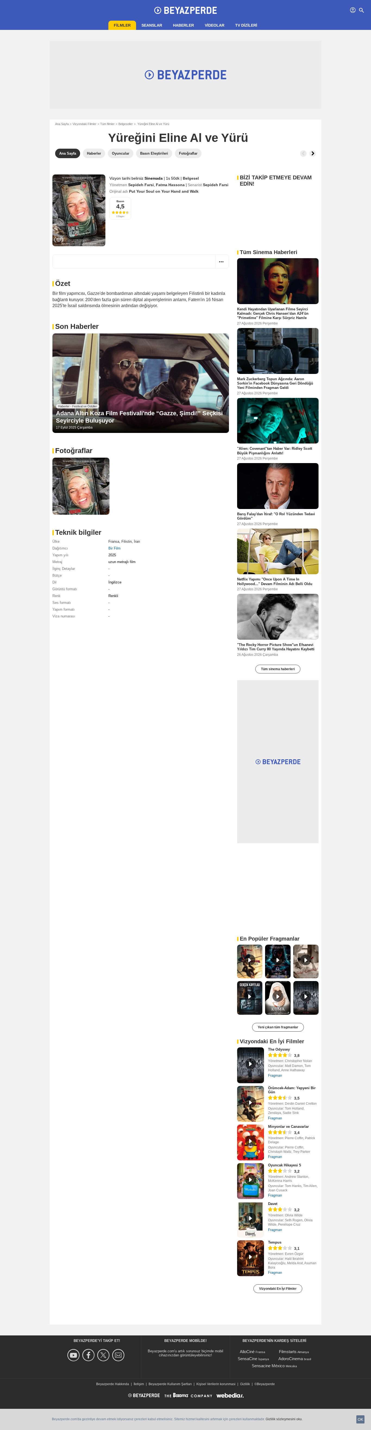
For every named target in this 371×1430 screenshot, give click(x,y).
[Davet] (250, 1220)
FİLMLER (122, 25)
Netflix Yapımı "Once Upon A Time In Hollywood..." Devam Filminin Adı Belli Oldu (274, 581)
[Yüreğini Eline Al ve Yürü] (78, 210)
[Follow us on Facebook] (89, 1355)
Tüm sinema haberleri (278, 669)
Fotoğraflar (73, 451)
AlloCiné (247, 1351)
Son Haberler (77, 326)
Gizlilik (245, 1384)
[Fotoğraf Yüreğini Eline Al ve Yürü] (80, 486)
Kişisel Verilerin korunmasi (215, 1384)
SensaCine (247, 1358)
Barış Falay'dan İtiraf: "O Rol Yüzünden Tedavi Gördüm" (276, 516)
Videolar (214, 25)
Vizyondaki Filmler (84, 124)
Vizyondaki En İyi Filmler (278, 1289)
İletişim (139, 1384)
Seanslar (152, 25)
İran (137, 541)
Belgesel (191, 178)
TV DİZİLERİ (246, 25)
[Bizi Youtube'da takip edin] (74, 1355)
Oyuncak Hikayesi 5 (284, 1165)
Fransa (113, 541)
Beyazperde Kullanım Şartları (170, 1384)
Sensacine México (268, 1365)
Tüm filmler (107, 124)
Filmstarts (288, 1351)
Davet (272, 1204)
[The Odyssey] (250, 1065)
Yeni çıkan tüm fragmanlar (278, 1027)
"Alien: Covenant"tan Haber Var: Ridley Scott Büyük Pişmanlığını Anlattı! (274, 451)
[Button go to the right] (312, 153)
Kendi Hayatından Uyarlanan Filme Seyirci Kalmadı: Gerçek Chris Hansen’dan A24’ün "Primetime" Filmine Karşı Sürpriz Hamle (273, 313)
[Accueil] (185, 10)
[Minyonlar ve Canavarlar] (250, 1142)
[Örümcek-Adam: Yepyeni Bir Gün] (250, 1104)
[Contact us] (119, 1355)
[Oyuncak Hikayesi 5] (250, 1181)
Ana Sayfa (62, 124)
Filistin (126, 541)
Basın (120, 201)
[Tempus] (250, 1258)
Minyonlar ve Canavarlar (288, 1127)
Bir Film (114, 548)
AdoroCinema (290, 1358)
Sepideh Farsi (141, 185)
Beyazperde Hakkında (112, 1384)
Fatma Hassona (170, 185)
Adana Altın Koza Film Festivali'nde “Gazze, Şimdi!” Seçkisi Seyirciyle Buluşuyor (139, 417)
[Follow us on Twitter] (104, 1355)
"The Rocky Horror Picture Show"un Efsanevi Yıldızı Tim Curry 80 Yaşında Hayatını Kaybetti (276, 647)
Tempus (274, 1242)
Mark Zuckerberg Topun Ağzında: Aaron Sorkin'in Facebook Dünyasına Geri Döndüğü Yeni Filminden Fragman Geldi (275, 383)
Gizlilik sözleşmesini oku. (284, 1419)
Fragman (275, 1075)
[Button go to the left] (303, 153)
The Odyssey (279, 1049)
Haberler (183, 25)
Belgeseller (125, 124)
